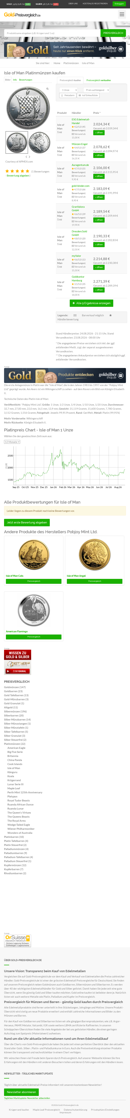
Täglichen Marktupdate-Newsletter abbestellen (27, 1098)
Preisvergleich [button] (33, 581)
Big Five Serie (15, 751)
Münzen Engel (80, 143)
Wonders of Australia (19, 832)
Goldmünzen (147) (15, 687)
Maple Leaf (13, 788)
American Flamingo (17, 631)
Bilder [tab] (8, 79)
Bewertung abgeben (18, 175)
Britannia (12, 755)
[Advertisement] (65, 904)
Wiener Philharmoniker (21, 828)
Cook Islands (14, 764)
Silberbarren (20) (14, 715)
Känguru (12, 772)
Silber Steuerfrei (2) (15, 739)
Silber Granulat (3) (14, 735)
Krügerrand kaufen (19, 1109)
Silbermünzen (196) (15, 711)
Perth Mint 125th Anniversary (24, 792)
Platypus (12, 796)
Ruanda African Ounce (20, 804)
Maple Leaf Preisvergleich (46, 1109)
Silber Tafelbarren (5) (16, 731)
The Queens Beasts (18, 816)
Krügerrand (14, 780)
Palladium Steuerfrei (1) (17, 861)
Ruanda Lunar (15, 808)
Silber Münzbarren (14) (17, 719)
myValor (76, 255)
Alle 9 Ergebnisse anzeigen (93, 303)
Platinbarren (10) (14, 836)
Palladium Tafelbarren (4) (18, 857)
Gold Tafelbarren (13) (16, 695)
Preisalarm (69, 95)
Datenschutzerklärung (75, 1109)
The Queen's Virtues (19, 812)
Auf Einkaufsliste (90, 95)
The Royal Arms (16, 820)
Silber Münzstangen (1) (17, 723)
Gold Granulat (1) (14, 703)
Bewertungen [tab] (25, 79)
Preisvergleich (113, 33)
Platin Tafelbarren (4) (16, 840)
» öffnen (99, 132)
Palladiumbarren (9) (15, 853)
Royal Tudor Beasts (18, 800)
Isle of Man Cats (14, 576)
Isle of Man (13, 768)
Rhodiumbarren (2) (15, 873)
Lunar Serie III (15, 784)
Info (15, 79)
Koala (10, 776)
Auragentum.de (80, 164)
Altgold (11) (11, 707)
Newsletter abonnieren (21, 1092)
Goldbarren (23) (13, 691)
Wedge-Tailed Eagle (18, 824)
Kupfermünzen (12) (15, 865)
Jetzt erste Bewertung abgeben (27, 522)
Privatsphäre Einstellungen (105, 1109)
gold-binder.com (80, 185)
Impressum (65, 1112)
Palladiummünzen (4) (16, 848)
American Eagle (16, 747)
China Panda (14, 759)
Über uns (73, 4)
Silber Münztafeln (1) (16, 727)
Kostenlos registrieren (95, 4)
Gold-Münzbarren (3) (16, 699)
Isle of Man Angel (76, 576)
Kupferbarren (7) (13, 869)
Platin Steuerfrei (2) (15, 844)
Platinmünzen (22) (14, 743)
